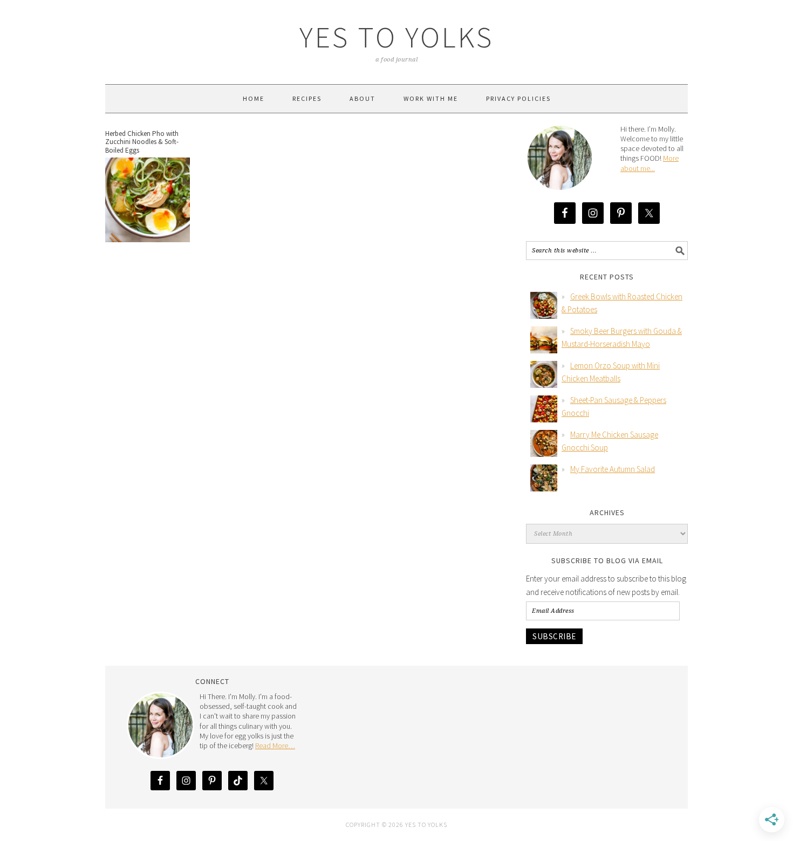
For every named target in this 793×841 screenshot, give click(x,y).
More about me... (649, 163)
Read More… (275, 745)
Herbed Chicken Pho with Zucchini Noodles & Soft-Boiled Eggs (142, 142)
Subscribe (554, 636)
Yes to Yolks (396, 37)
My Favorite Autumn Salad (612, 469)
